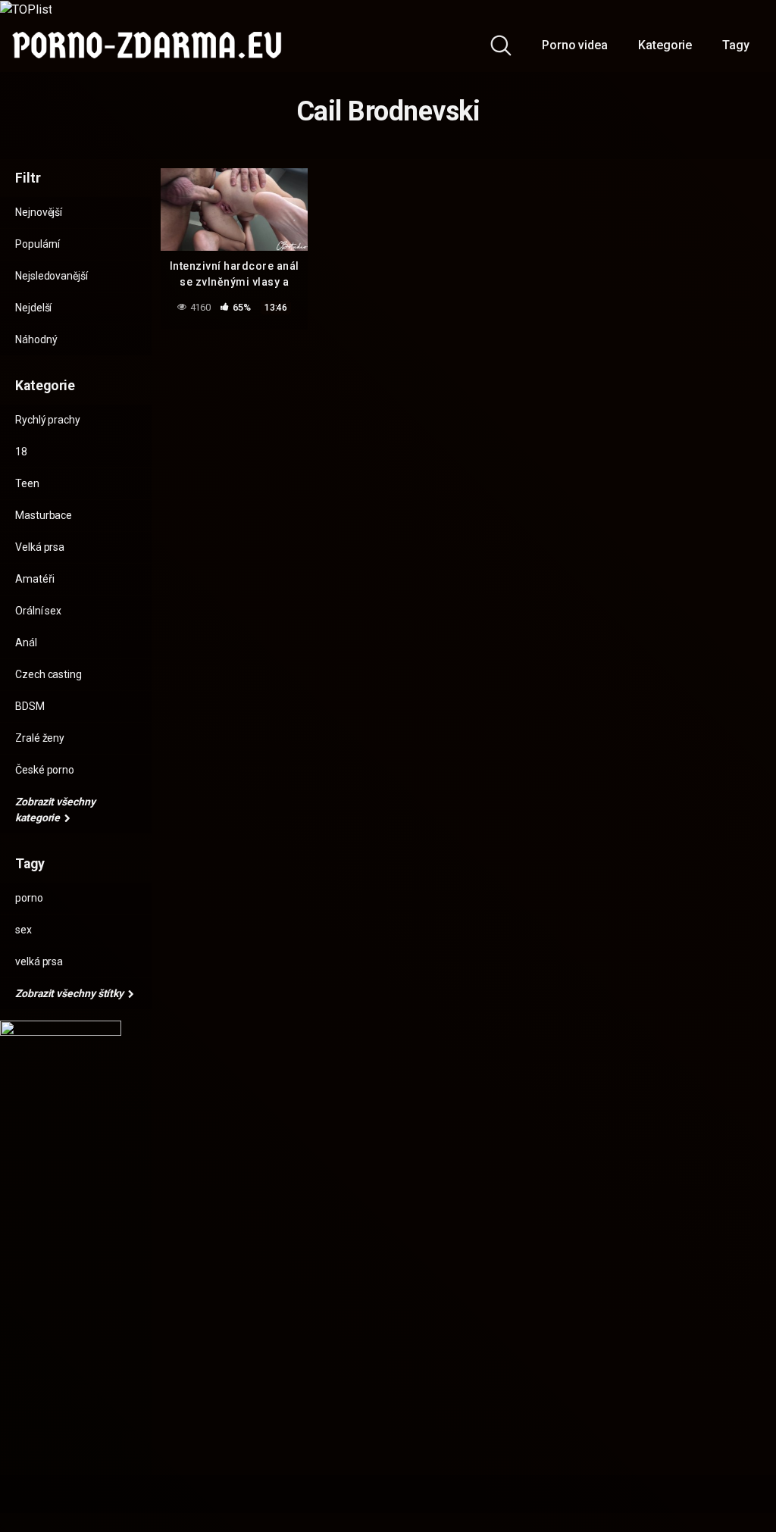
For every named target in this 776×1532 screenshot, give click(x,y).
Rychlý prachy (47, 420)
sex (23, 930)
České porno (44, 770)
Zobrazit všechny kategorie (55, 810)
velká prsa (39, 961)
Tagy (735, 45)
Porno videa (575, 45)
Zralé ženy (39, 738)
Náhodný (36, 339)
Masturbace (43, 515)
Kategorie (665, 45)
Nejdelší (33, 308)
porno (29, 898)
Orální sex (38, 611)
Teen (27, 483)
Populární (37, 244)
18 (21, 452)
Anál (26, 642)
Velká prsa (39, 547)
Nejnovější (38, 212)
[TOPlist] (26, 9)
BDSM (30, 706)
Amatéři (34, 579)
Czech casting (48, 674)
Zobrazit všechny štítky (70, 993)
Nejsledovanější (51, 276)
